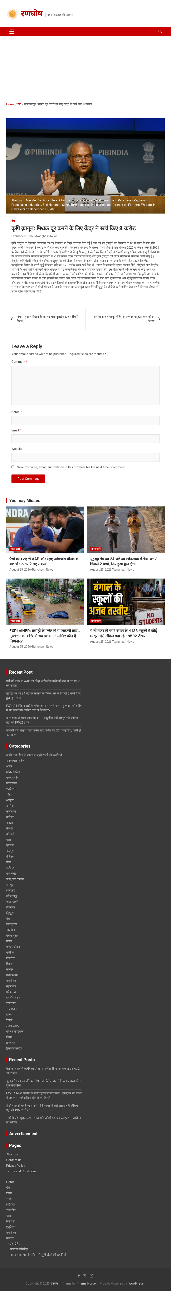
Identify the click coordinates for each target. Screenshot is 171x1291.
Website (17, 449)
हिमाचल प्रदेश (14, 1048)
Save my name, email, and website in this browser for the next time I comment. (71, 467)
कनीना (10, 806)
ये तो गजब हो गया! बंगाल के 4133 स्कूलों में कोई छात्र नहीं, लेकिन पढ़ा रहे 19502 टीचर (123, 633)
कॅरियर (10, 817)
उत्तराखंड (11, 783)
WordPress (136, 1283)
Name (16, 412)
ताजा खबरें (15, 548)
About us (12, 1154)
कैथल (9, 828)
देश (13, 220)
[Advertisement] (85, 67)
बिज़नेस (10, 958)
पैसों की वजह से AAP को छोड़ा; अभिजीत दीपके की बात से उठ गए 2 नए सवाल (44, 561)
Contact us (13, 1160)
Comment (19, 362)
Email (16, 430)
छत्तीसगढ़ (11, 873)
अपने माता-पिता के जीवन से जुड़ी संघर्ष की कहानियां (34, 755)
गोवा (8, 862)
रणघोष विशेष (13, 998)
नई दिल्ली (11, 924)
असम (9, 766)
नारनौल (10, 930)
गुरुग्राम (10, 851)
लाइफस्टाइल (13, 1026)
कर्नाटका (11, 811)
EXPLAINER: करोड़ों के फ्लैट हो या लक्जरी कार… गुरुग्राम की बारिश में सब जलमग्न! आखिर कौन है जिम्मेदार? (44, 635)
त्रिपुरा (10, 913)
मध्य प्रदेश (12, 975)
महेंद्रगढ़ (11, 992)
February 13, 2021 (23, 236)
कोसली (10, 834)
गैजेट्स (10, 857)
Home (10, 1182)
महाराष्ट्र (11, 986)
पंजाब (9, 941)
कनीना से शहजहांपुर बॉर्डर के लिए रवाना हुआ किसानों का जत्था (123, 319)
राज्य (8, 1014)
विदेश (9, 1037)
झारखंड (10, 890)
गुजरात (10, 845)
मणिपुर (9, 969)
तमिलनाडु (11, 896)
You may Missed (24, 500)
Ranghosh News (47, 236)
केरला (9, 823)
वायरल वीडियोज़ (15, 1031)
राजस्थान (11, 1009)
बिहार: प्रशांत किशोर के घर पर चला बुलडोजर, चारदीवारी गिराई (47, 319)
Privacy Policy (15, 1166)
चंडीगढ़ (10, 868)
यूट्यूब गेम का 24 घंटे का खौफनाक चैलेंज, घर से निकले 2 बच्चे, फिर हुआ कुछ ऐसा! (123, 561)
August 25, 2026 (20, 569)
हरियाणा (10, 1043)
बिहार (9, 964)
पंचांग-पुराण (12, 935)
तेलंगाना (10, 907)
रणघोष (31, 14)
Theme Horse (86, 1283)
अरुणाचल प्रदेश (15, 761)
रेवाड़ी (9, 1020)
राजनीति (10, 1003)
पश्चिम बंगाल (13, 947)
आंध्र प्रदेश (13, 772)
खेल (8, 840)
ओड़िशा (10, 800)
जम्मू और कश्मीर (15, 879)
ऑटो (8, 794)
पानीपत (10, 952)
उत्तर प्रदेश (12, 778)
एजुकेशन (11, 789)
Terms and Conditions (21, 1171)
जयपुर (9, 885)
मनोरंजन (11, 981)
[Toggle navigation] (11, 31)
